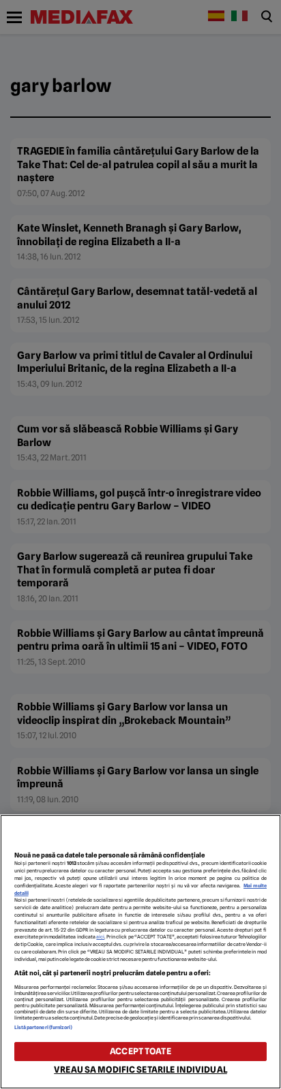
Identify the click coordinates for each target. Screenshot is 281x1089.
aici (100, 937)
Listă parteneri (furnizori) (43, 1027)
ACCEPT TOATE (140, 1051)
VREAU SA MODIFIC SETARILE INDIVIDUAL (140, 1069)
